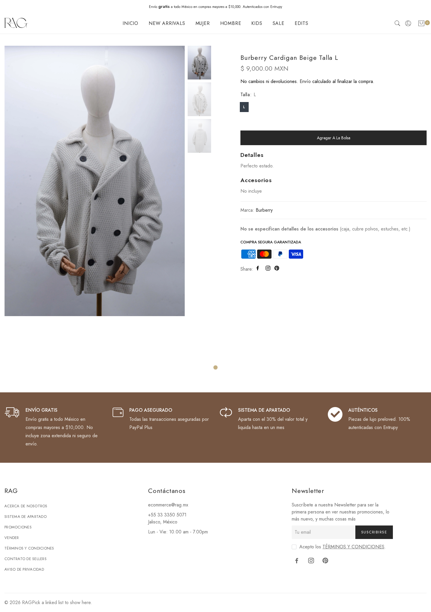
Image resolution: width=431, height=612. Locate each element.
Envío (305, 81)
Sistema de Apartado (25, 516)
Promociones (18, 527)
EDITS (301, 23)
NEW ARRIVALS (167, 23)
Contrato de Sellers (25, 559)
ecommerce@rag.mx (168, 504)
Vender (11, 537)
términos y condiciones (353, 546)
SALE (278, 23)
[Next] (175, 180)
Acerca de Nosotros (25, 506)
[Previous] (14, 180)
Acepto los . (342, 546)
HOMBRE (230, 23)
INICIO (130, 23)
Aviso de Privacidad (24, 569)
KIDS (256, 23)
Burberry (264, 210)
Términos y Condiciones (29, 548)
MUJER (203, 23)
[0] (421, 24)
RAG (27, 602)
